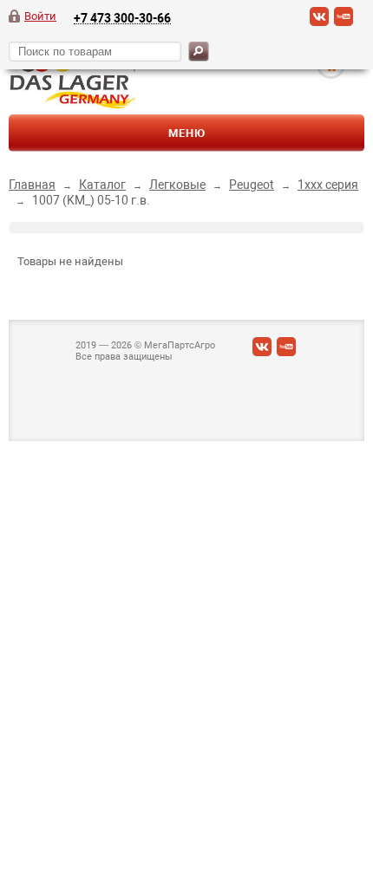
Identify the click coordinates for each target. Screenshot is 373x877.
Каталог (102, 185)
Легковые (177, 185)
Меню (187, 133)
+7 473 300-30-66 (122, 17)
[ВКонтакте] (319, 22)
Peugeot (251, 185)
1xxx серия (328, 185)
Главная (32, 185)
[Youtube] (343, 22)
